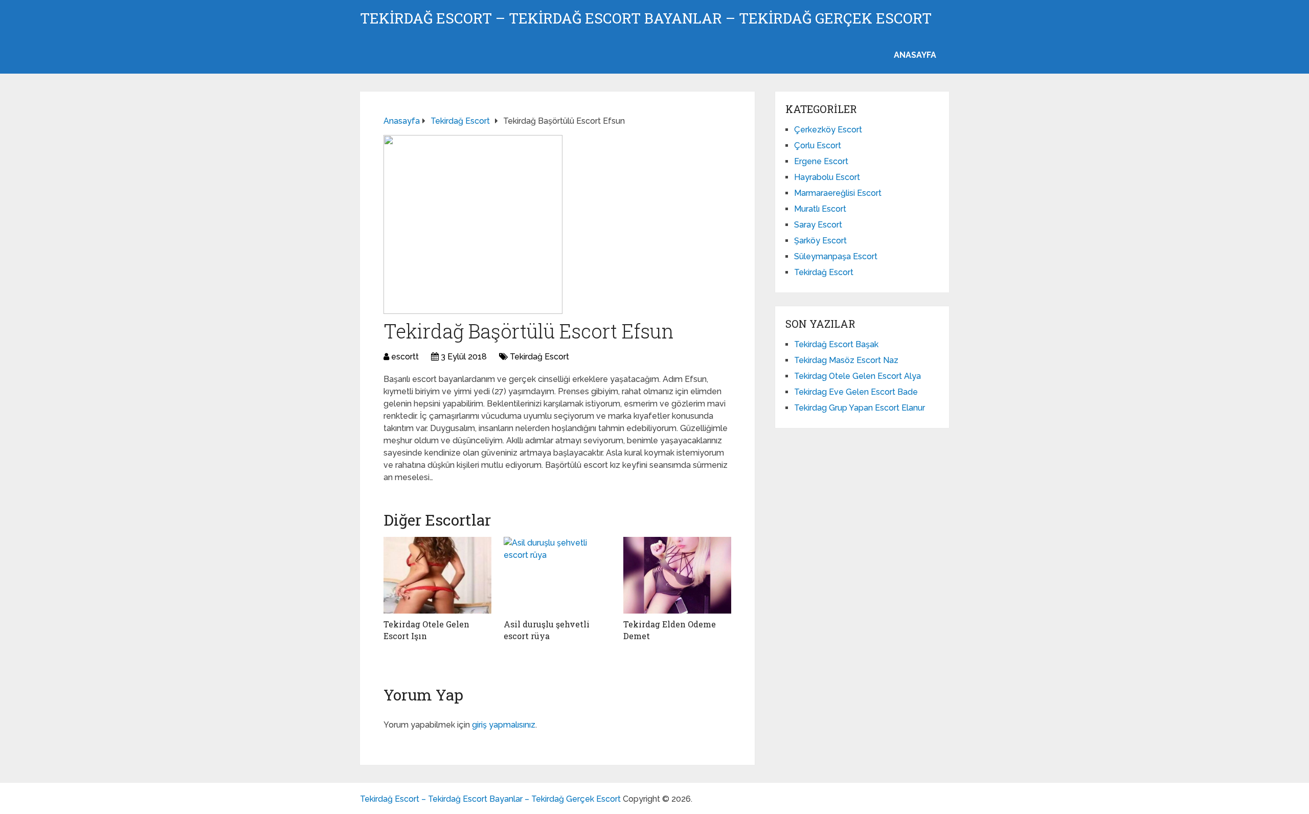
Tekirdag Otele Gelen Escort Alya (857, 376)
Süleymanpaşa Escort (835, 256)
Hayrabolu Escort (827, 177)
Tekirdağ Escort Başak (836, 344)
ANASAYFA (915, 55)
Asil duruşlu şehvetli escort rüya (547, 630)
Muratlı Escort (820, 209)
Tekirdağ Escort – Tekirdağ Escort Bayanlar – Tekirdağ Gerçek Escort (646, 18)
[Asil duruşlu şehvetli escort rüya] (558, 575)
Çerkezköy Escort (828, 129)
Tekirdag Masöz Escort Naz (846, 360)
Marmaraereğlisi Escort (838, 193)
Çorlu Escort (817, 145)
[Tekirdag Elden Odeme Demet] (677, 575)
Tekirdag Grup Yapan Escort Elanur (859, 408)
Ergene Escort (821, 161)
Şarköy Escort (820, 240)
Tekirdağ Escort (539, 356)
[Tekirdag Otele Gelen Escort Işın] (437, 575)
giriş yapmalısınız (503, 725)
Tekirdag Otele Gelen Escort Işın (426, 630)
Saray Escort (818, 225)
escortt (405, 356)
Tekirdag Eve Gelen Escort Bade (856, 392)
